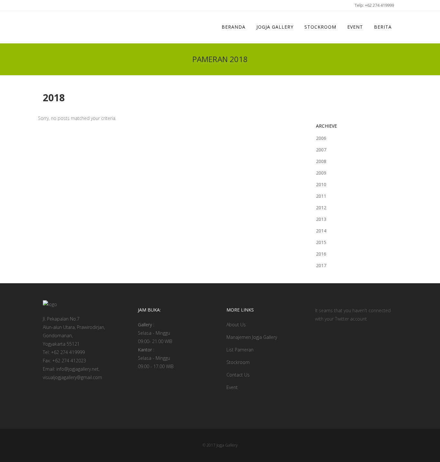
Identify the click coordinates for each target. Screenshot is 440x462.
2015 (321, 242)
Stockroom (238, 362)
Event (232, 387)
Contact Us (238, 375)
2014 (321, 231)
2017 (321, 265)
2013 (321, 219)
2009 (321, 173)
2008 (321, 161)
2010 (321, 184)
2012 (321, 207)
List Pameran (239, 350)
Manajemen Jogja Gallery (251, 337)
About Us (236, 325)
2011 (321, 196)
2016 (321, 254)
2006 (321, 138)
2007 (321, 150)
